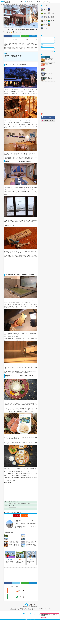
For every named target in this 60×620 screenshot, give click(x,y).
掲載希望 (34, 614)
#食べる (42, 42)
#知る (42, 46)
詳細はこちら (44, 617)
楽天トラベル (17, 515)
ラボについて (20, 614)
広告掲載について (27, 614)
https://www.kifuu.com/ (12, 507)
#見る (42, 44)
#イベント (42, 48)
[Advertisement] (20, 266)
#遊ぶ (42, 37)
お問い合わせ (40, 614)
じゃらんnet (24, 515)
